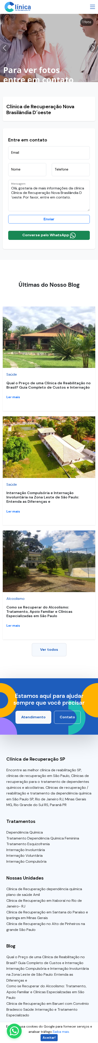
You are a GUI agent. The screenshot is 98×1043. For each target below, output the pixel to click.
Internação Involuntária (25, 849)
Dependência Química (24, 832)
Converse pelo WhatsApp (46, 235)
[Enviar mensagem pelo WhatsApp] (14, 1031)
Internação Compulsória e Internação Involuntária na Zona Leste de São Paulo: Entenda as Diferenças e (42, 497)
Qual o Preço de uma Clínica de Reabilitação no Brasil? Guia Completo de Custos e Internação (48, 385)
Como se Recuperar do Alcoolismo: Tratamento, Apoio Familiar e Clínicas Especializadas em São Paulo (39, 611)
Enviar (49, 219)
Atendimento (33, 717)
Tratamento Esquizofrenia (28, 844)
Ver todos (49, 649)
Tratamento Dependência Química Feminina (42, 838)
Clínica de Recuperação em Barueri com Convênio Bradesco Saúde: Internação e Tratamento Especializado (47, 1009)
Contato (67, 717)
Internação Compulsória (26, 861)
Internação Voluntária (24, 855)
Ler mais (13, 397)
